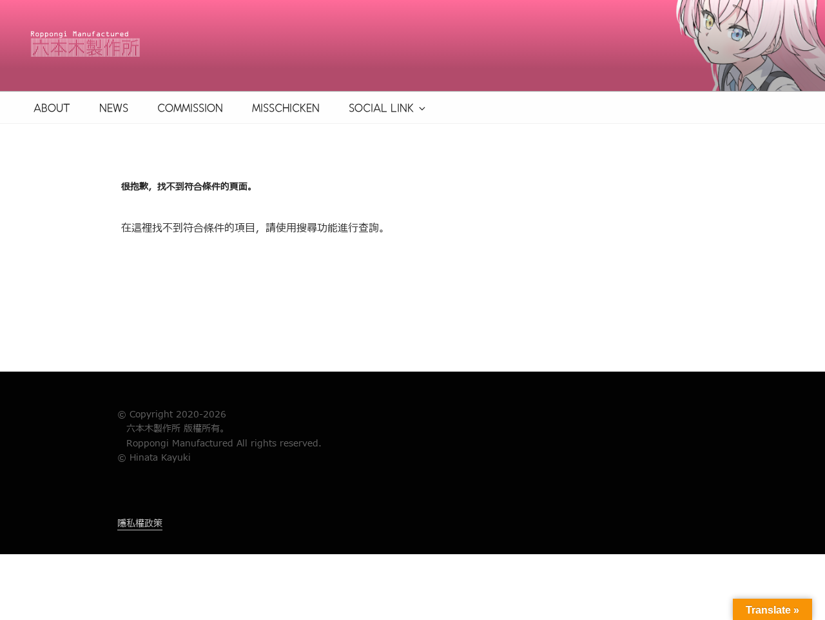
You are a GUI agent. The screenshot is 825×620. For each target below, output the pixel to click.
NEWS (113, 108)
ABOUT (52, 108)
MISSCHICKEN (286, 108)
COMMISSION (190, 108)
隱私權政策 (139, 523)
